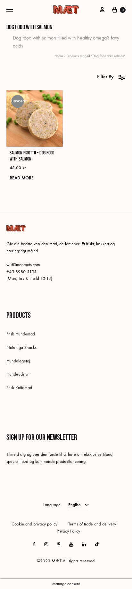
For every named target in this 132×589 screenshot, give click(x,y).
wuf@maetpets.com (23, 264)
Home (58, 56)
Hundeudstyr (17, 374)
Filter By (105, 77)
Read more (22, 178)
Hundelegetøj (18, 361)
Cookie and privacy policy (34, 524)
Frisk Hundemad (20, 334)
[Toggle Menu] (9, 9)
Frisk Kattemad (19, 387)
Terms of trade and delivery (92, 524)
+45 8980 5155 (21, 271)
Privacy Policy (68, 531)
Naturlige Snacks (21, 347)
